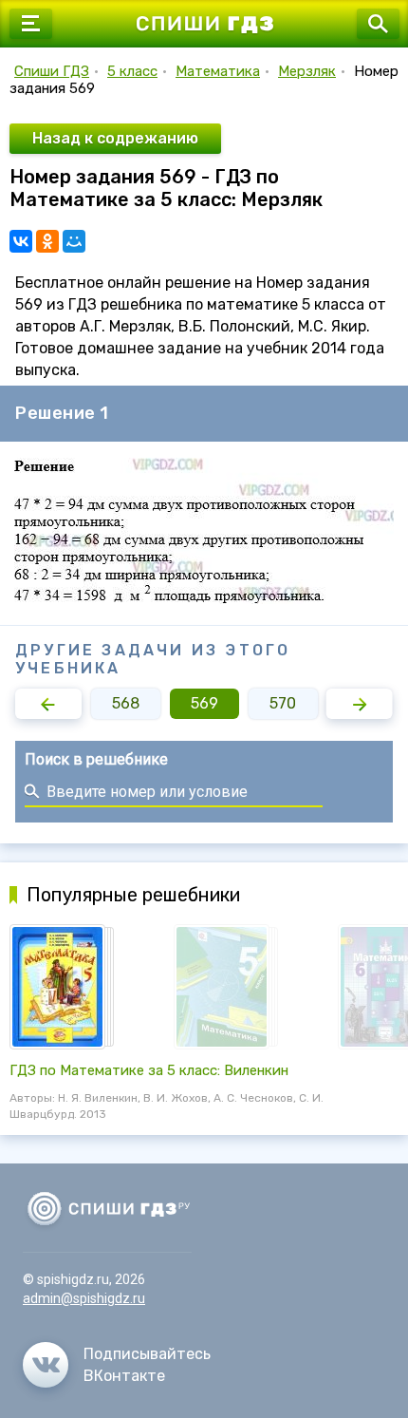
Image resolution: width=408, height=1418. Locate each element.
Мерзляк (307, 71)
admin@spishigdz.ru (84, 1298)
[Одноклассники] (47, 241)
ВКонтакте (124, 1376)
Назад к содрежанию (115, 138)
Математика (218, 71)
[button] (48, 704)
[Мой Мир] (74, 241)
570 (282, 703)
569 (204, 703)
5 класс (132, 71)
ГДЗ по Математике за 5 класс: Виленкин (148, 1070)
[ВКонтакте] (20, 241)
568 (125, 703)
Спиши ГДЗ (51, 71)
